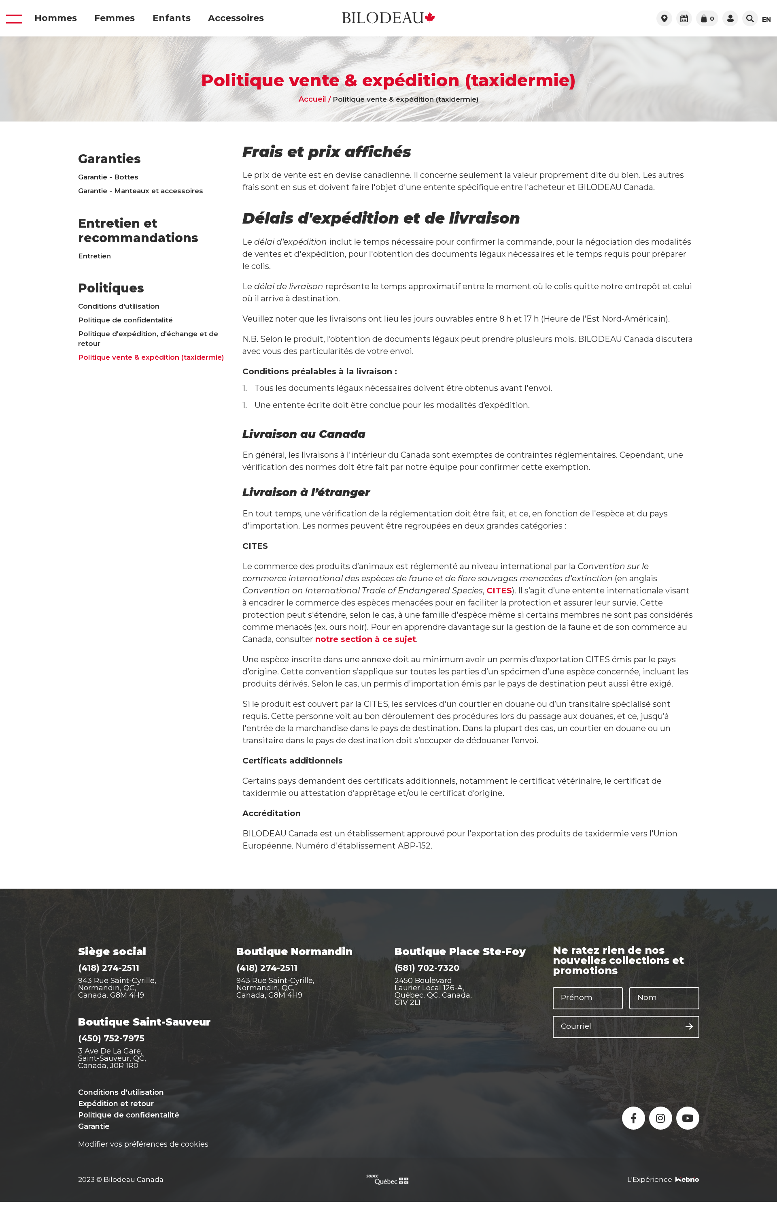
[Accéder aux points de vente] (664, 18)
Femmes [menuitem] (114, 18)
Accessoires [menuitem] (236, 18)
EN (766, 20)
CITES (499, 590)
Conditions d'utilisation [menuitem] (118, 306)
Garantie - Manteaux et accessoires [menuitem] (140, 191)
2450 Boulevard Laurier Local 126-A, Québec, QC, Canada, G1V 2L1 (433, 991)
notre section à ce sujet (365, 639)
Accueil (312, 100)
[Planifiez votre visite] (684, 18)
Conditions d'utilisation (121, 1092)
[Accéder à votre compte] (730, 18)
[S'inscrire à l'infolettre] (689, 1026)
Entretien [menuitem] (94, 256)
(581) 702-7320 (427, 968)
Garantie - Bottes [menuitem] (108, 177)
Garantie (94, 1126)
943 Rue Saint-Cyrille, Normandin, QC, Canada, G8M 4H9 (117, 988)
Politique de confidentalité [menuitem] (125, 320)
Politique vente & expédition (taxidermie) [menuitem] (151, 357)
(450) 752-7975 (111, 1038)
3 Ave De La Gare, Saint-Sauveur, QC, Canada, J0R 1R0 (112, 1058)
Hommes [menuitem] (55, 18)
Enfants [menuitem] (172, 18)
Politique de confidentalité (128, 1115)
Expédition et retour (116, 1103)
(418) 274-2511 (108, 968)
